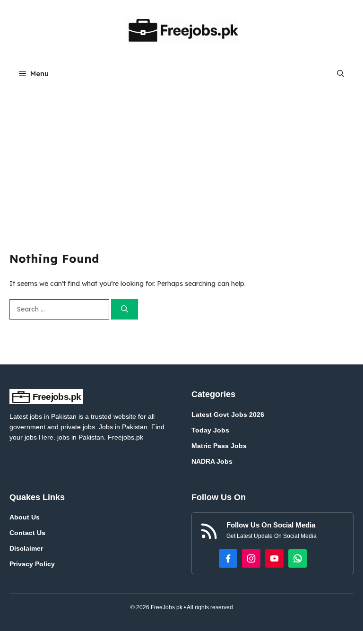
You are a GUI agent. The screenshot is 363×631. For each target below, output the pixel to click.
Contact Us (27, 532)
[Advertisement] (181, 157)
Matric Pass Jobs (219, 445)
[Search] (124, 309)
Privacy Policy (32, 564)
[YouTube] (274, 558)
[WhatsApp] (297, 558)
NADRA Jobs (212, 461)
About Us (24, 517)
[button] (341, 73)
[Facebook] (228, 558)
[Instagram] (251, 558)
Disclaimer (26, 548)
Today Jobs (210, 430)
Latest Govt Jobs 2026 (227, 414)
